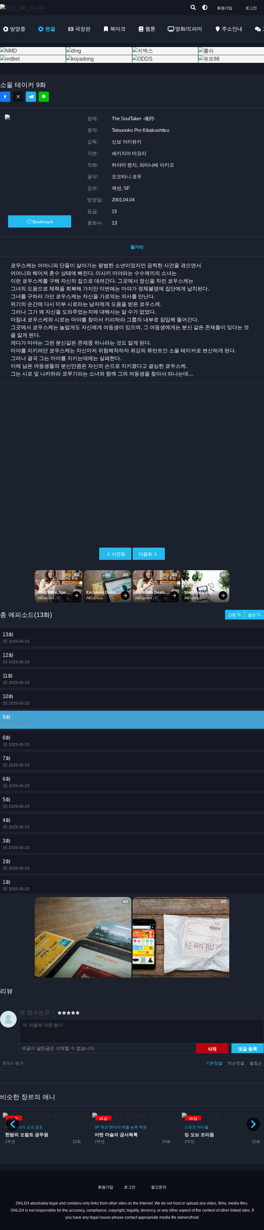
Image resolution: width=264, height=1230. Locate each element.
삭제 (212, 1048)
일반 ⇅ (254, 615)
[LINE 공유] (44, 97)
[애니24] (26, 8)
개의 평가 (13, 1063)
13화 (16, 638)
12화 (16, 658)
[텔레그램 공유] (31, 97)
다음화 (145, 554)
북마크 (118, 29)
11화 (16, 679)
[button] (253, 1124)
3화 (16, 844)
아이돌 (203, 1127)
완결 (50, 29)
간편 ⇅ (234, 615)
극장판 (82, 29)
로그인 (251, 8)
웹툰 (150, 29)
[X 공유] (18, 97)
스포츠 (190, 1127)
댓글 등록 (247, 1048)
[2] (61, 1013)
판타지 (19, 1127)
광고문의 (158, 1187)
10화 (16, 700)
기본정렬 (215, 1063)
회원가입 (224, 8)
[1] (59, 1013)
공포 (39, 1127)
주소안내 (232, 29)
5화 (16, 803)
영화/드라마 (188, 29)
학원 (143, 1127)
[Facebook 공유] (5, 97)
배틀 (125, 1127)
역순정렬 (237, 1063)
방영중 (17, 29)
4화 (16, 823)
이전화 (118, 554)
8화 (16, 741)
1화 (16, 885)
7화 (16, 761)
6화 (16, 782)
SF (97, 1127)
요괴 (30, 1127)
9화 (16, 720)
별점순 (256, 1063)
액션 (104, 1127)
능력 (134, 1127)
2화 (16, 865)
